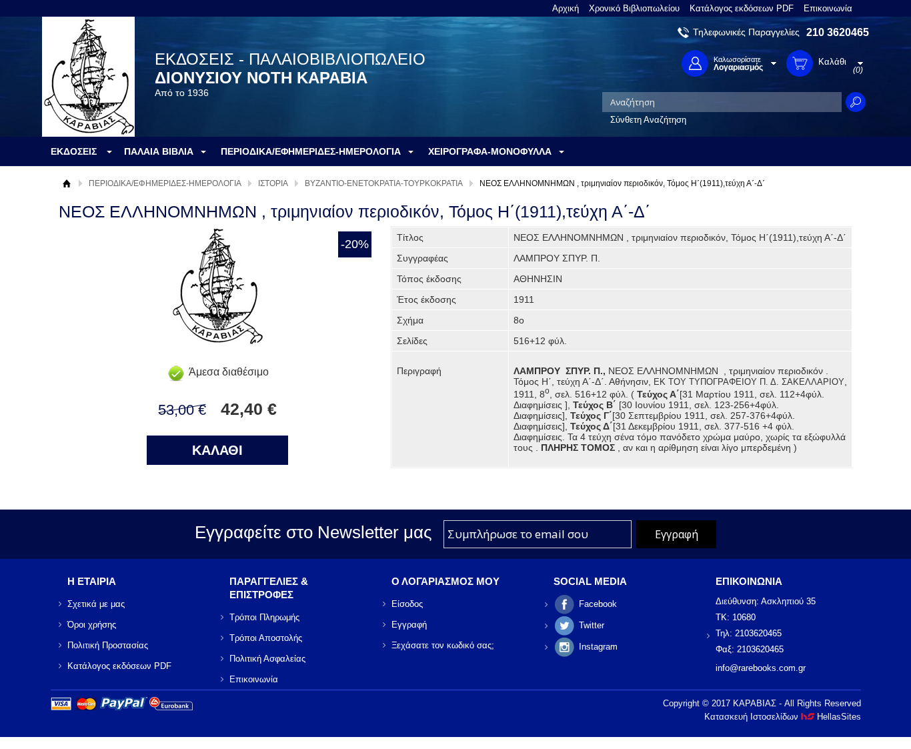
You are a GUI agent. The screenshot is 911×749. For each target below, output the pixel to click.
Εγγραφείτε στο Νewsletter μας (313, 532)
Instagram (598, 647)
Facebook (598, 604)
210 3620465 (837, 32)
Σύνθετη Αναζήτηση (648, 120)
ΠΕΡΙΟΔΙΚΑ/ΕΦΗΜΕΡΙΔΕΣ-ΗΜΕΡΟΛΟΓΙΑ (165, 183)
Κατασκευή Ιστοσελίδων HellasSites (782, 717)
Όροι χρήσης (91, 625)
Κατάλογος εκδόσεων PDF (742, 8)
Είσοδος (407, 604)
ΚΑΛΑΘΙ (217, 450)
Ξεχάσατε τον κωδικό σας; (442, 645)
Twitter (591, 625)
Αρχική (565, 8)
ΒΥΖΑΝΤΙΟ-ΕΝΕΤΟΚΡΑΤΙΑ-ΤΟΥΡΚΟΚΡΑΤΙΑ (384, 183)
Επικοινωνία (828, 8)
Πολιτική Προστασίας (107, 645)
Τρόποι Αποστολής (265, 638)
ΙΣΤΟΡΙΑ (273, 183)
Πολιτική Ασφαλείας (267, 659)
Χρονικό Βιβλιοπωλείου (634, 8)
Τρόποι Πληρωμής (264, 617)
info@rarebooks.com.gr (761, 668)
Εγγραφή (409, 625)
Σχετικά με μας (96, 604)
